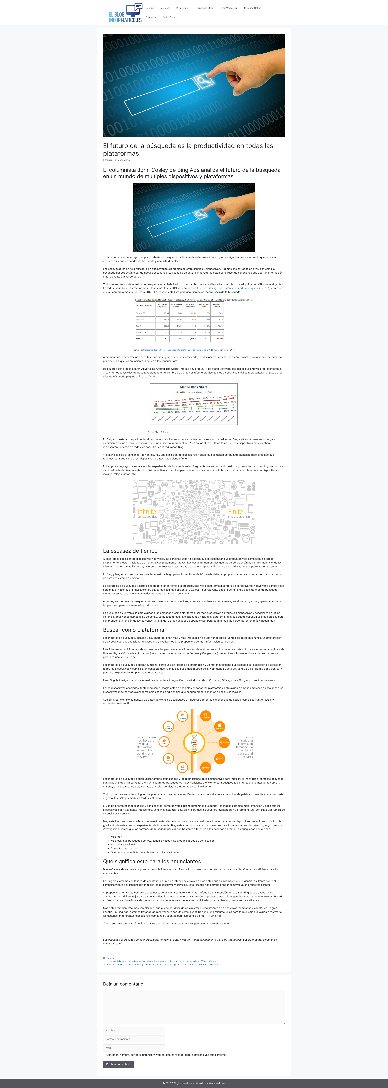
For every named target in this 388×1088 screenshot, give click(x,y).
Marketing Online (252, 8)
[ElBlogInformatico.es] (125, 12)
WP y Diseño (182, 8)
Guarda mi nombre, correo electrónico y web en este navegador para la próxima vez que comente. (166, 1054)
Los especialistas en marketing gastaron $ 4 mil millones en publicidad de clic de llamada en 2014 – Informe (161, 961)
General (150, 8)
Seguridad (151, 17)
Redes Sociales (171, 17)
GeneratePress (217, 1083)
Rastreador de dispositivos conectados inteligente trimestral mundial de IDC (175, 350)
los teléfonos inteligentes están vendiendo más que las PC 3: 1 (231, 288)
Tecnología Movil (204, 8)
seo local (165, 8)
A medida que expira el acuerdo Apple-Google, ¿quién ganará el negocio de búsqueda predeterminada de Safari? (164, 964)
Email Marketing (228, 8)
